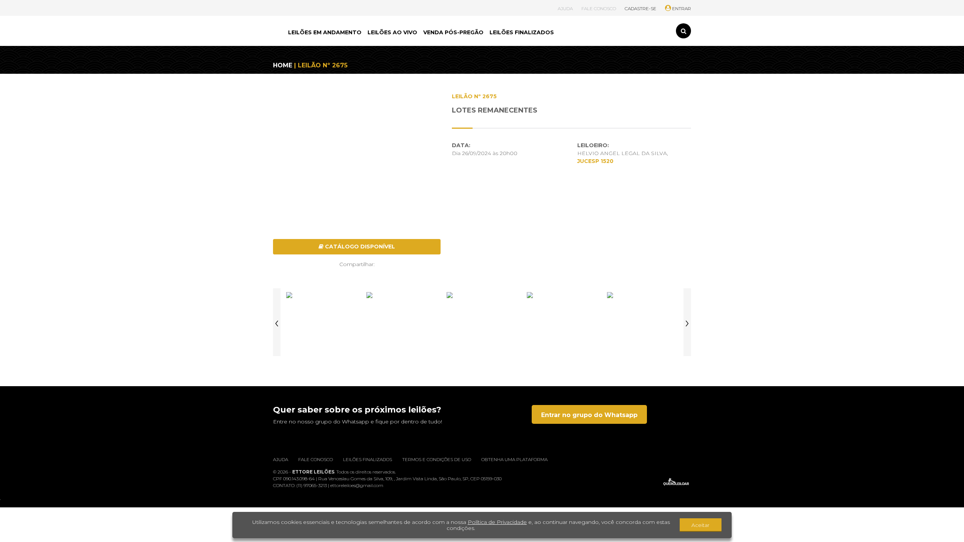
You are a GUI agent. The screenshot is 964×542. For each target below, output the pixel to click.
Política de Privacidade (497, 522)
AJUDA (565, 8)
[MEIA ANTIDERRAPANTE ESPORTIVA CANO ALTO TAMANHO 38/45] (321, 322)
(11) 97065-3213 (312, 485)
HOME (282, 65)
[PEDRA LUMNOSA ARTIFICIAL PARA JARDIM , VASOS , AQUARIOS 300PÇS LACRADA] (642, 322)
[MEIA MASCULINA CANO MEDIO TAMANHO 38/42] (562, 322)
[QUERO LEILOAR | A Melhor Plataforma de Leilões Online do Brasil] (676, 482)
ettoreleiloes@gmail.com (356, 485)
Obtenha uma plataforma (514, 459)
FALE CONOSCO (598, 8)
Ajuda (280, 459)
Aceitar (700, 525)
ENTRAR (681, 8)
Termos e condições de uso (436, 459)
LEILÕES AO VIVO (392, 32)
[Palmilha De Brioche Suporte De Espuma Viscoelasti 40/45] (402, 322)
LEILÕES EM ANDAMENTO (325, 32)
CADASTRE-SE (640, 8)
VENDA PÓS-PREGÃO (453, 32)
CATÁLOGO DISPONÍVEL (359, 246)
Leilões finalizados (367, 459)
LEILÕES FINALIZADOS (522, 32)
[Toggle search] (683, 30)
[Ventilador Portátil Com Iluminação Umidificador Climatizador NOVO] (482, 322)
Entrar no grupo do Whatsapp (589, 415)
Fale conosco (315, 459)
